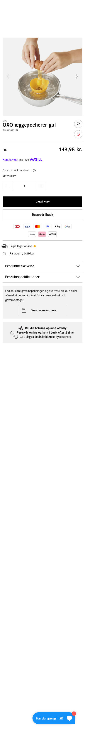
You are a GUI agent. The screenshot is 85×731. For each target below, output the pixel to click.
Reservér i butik (42, 215)
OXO (5, 121)
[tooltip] (78, 134)
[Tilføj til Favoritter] (78, 124)
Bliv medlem (9, 176)
